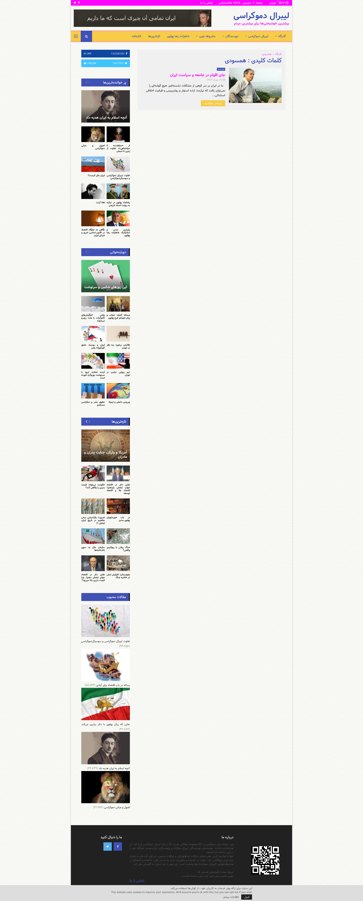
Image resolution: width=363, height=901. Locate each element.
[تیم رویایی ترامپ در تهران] (118, 360)
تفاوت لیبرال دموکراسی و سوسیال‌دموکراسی (118, 176)
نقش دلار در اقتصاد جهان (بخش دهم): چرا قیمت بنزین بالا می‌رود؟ (93, 577)
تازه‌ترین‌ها (154, 36)
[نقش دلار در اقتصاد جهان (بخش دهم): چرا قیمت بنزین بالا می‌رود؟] (93, 563)
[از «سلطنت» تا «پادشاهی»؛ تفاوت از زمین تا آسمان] (118, 134)
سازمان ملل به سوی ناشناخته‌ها (93, 548)
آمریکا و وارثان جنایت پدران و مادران (105, 454)
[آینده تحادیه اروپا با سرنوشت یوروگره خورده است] (93, 360)
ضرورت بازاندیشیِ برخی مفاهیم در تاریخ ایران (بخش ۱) (93, 520)
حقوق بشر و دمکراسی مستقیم (93, 403)
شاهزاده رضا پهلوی (178, 36)
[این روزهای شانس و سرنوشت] (105, 276)
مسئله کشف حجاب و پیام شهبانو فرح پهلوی (118, 316)
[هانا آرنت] (93, 191)
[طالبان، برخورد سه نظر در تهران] (118, 333)
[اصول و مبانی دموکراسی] (93, 134)
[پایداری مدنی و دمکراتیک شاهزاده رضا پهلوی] (118, 218)
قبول (246, 897)
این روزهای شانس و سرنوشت (105, 287)
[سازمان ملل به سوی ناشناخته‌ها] (93, 536)
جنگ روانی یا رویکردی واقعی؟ (118, 548)
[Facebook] (118, 846)
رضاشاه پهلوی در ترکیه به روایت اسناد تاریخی (118, 204)
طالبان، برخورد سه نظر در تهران (118, 346)
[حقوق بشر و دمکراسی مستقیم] (93, 391)
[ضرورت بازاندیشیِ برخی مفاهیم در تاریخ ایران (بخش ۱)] (93, 506)
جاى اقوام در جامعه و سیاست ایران (197, 75)
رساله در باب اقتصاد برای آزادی (113, 685)
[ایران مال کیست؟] (93, 164)
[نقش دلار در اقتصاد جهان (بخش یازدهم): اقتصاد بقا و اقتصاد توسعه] (118, 473)
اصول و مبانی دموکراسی (93, 147)
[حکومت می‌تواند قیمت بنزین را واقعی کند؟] (93, 473)
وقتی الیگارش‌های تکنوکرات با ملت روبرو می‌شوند (93, 318)
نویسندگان (232, 36)
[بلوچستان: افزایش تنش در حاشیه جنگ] (118, 563)
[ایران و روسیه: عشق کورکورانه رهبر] (93, 333)
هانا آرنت (100, 202)
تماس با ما (206, 2)
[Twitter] (107, 846)
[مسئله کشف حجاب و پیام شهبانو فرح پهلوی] (118, 304)
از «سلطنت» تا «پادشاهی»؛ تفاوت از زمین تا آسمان (118, 148)
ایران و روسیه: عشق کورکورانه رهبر (93, 346)
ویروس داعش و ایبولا (119, 402)
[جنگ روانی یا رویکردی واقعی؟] (118, 536)
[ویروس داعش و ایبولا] (118, 391)
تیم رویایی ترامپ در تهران (118, 373)
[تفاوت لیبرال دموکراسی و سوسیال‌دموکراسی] (118, 164)
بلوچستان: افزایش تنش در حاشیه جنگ (118, 576)
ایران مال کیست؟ (96, 175)
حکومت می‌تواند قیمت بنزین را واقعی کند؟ (93, 486)
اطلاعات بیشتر (231, 897)
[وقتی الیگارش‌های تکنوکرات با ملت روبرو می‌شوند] (93, 304)
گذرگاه (282, 36)
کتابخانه (136, 36)
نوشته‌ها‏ (221, 69)
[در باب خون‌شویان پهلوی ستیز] (118, 506)
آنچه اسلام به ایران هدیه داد (106, 117)
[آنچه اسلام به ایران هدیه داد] (105, 106)
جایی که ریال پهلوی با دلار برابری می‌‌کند (105, 724)
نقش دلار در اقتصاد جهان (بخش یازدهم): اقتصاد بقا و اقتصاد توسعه (118, 489)
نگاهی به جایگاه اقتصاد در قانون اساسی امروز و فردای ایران (93, 232)
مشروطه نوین (207, 36)
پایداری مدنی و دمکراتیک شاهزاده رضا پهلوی (118, 232)
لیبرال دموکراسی (261, 16)
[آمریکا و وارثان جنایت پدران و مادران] (105, 445)
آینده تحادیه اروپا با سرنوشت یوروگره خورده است (93, 375)
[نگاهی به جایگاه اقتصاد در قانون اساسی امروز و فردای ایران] (93, 218)
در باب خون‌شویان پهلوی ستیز (118, 518)
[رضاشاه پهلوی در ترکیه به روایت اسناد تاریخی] (118, 191)
